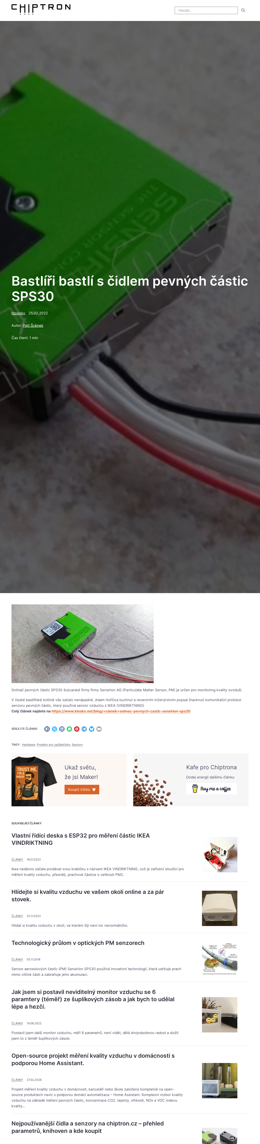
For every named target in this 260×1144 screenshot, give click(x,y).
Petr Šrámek (33, 325)
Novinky (18, 313)
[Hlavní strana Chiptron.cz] (40, 10)
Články (17, 859)
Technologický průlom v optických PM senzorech (78, 942)
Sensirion (107, 690)
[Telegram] (84, 729)
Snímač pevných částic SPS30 (36, 690)
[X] (54, 729)
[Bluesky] (91, 729)
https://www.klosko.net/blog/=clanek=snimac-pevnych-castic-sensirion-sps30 (121, 711)
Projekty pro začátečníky (53, 744)
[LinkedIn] (62, 729)
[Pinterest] (76, 729)
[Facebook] (47, 729)
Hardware (28, 744)
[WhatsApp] (69, 729)
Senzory (77, 744)
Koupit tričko (79, 789)
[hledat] (243, 10)
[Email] (99, 729)
